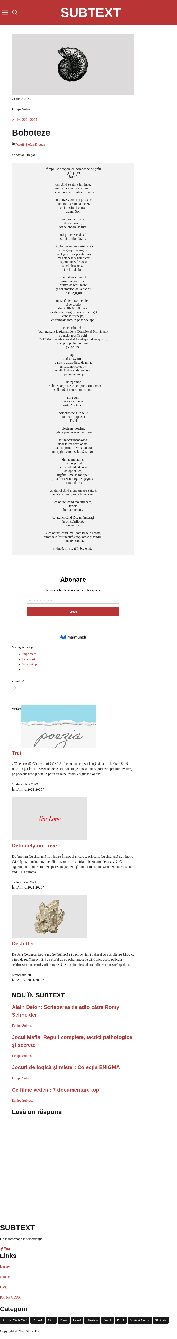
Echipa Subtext (22, 1025)
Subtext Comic (140, 1320)
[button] (15, 12)
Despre (5, 1266)
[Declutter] (49, 937)
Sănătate (160, 1320)
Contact (5, 1277)
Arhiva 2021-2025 (24, 119)
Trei (16, 753)
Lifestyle (92, 1320)
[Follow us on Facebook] (174, 4)
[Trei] (58, 746)
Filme (63, 1320)
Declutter (23, 943)
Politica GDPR (10, 1297)
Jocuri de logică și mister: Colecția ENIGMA (66, 1067)
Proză (121, 1320)
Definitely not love (34, 846)
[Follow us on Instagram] (174, 12)
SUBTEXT (90, 12)
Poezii (19, 144)
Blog (3, 1287)
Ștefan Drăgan (35, 144)
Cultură (38, 1320)
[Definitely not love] (49, 839)
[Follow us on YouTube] (174, 21)
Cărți (51, 1320)
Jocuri (77, 1320)
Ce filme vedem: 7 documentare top (55, 1090)
